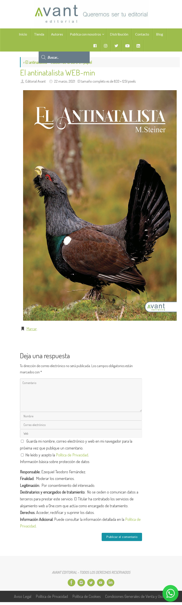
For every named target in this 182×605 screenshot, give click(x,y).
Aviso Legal (22, 596)
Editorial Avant (36, 81)
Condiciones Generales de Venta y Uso (134, 596)
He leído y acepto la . (56, 454)
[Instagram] (81, 582)
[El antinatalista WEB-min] (100, 205)
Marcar (31, 328)
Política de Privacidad (72, 454)
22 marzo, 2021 (64, 81)
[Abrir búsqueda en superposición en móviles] (64, 46)
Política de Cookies (86, 596)
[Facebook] (71, 582)
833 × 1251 (120, 81)
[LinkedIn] (110, 582)
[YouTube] (101, 582)
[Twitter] (91, 582)
